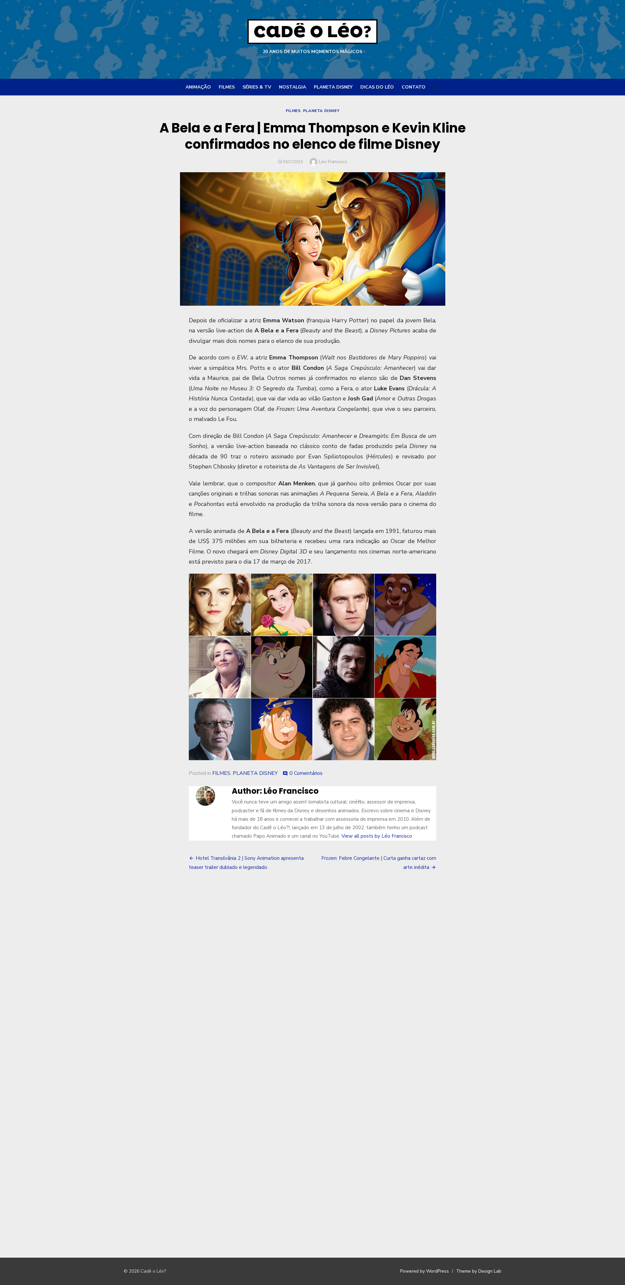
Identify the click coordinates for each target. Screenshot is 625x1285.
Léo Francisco (333, 162)
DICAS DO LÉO (377, 87)
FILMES (227, 87)
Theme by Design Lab (478, 1271)
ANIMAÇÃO (198, 87)
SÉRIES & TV (257, 87)
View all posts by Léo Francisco (376, 836)
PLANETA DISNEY (333, 87)
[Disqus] (312, 975)
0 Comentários (306, 773)
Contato (413, 87)
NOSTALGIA (292, 87)
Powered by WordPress (424, 1271)
